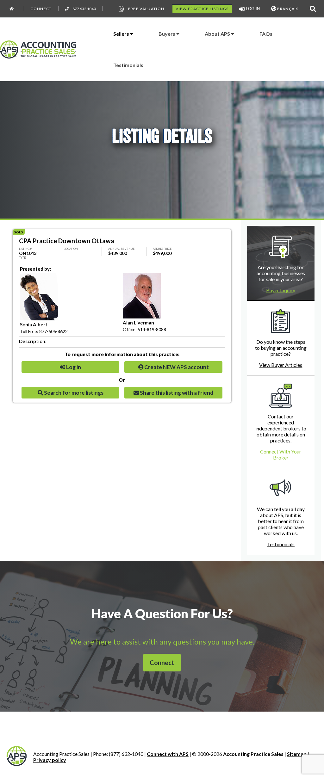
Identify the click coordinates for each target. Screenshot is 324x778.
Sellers (121, 34)
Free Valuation (146, 8)
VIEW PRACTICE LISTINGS (202, 8)
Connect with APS (168, 754)
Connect (41, 8)
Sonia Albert (33, 324)
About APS (218, 34)
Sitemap (297, 754)
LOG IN (252, 8)
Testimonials (128, 65)
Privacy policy (49, 760)
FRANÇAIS (287, 8)
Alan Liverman (138, 322)
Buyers (167, 34)
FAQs (265, 34)
